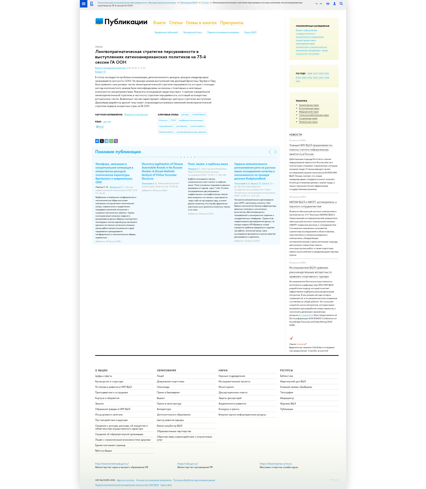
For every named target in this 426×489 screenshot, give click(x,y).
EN (321, 3)
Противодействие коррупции (111, 420)
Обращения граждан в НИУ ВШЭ (112, 409)
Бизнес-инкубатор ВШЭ (169, 425)
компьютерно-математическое (311, 46)
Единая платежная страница (110, 445)
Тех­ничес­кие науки (308, 121)
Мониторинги (226, 386)
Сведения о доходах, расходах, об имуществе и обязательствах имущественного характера (121, 427)
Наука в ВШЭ (250, 32)
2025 (326, 73)
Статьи (176, 22)
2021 (315, 77)
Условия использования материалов (154, 480)
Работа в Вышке (103, 450)
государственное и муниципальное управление (310, 35)
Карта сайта (166, 485)
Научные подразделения (232, 375)
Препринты (231, 22)
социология (302, 53)
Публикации (125, 21)
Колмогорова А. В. (242, 183)
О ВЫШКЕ (101, 370)
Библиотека (286, 375)
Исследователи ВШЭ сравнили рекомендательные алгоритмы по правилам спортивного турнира (310, 272)
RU (317, 3)
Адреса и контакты (125, 480)
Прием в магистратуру (169, 403)
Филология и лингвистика (136, 114)
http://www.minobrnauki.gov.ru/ (112, 463)
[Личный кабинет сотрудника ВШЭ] (334, 3)
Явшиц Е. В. (256, 183)
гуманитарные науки (306, 40)
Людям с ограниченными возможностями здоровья (123, 439)
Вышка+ (161, 398)
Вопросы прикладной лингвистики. (111, 68)
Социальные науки (308, 118)
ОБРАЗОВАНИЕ (166, 370)
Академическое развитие (232, 403)
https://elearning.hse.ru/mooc (276, 463)
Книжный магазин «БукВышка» (296, 386)
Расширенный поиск (192, 32)
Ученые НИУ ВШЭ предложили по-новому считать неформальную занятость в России (311, 149)
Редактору (334, 479)
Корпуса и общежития (107, 398)
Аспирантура (164, 409)
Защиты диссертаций (230, 398)
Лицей (160, 375)
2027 (315, 73)
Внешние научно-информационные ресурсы (242, 414)
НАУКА (223, 370)
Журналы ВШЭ (288, 403)
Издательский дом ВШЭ (293, 381)
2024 (298, 77)
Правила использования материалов (223, 32)
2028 (309, 73)
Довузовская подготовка (170, 381)
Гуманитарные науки (309, 104)
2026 (321, 73)
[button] (177, 157)
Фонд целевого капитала (108, 414)
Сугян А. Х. (267, 183)
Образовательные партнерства (174, 431)
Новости (295, 134)
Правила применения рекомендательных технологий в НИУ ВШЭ (127, 485)
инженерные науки (305, 43)
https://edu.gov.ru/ (187, 463)
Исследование (306, 315)
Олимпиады (163, 386)
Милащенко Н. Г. (117, 187)
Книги (159, 22)
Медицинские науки (309, 111)
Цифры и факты (103, 375)
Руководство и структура (109, 381)
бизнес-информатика (306, 30)
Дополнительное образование (174, 414)
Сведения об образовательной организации (119, 434)
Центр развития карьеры (170, 420)
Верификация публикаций (166, 32)
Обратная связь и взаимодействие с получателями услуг (184, 438)
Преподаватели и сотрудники (111, 392)
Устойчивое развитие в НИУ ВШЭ (113, 386)
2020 (321, 77)
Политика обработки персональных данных (194, 480)
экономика (314, 53)
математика (302, 50)
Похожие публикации (118, 152)
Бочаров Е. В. (100, 72)
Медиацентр (287, 398)
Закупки (99, 403)
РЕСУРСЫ (286, 370)
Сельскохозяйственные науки (314, 114)
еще (298, 80)
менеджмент (314, 50)
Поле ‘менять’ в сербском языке (208, 164)
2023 (304, 77)
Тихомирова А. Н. (149, 183)
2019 (326, 77)
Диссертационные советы (233, 392)
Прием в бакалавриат (168, 392)
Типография (286, 392)
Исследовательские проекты (234, 381)
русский (107, 121)
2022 (309, 77)
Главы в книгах (201, 22)
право (325, 50)
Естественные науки (309, 108)
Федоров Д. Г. (194, 168)
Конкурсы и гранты (229, 409)
